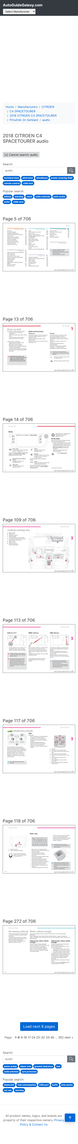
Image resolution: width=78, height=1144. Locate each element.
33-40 (50, 1037)
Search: (8, 164)
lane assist (67, 1084)
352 (61, 1037)
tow (58, 1066)
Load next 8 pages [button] (39, 1026)
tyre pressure (29, 1071)
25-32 (40, 1037)
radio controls (42, 196)
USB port (44, 1084)
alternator (27, 177)
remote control (12, 183)
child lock (28, 183)
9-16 (24, 1037)
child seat (18, 201)
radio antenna (11, 1071)
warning (19, 196)
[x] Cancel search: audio (21, 155)
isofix (7, 201)
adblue (7, 196)
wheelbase (42, 177)
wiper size (25, 1066)
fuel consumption (27, 1084)
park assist (59, 196)
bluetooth (9, 1084)
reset (29, 196)
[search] (71, 170)
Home (10, 107)
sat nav (8, 1090)
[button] (70, 1118)
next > (69, 1037)
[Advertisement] (39, 59)
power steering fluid (61, 177)
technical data (11, 177)
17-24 (31, 1037)
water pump (10, 1066)
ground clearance (43, 1066)
